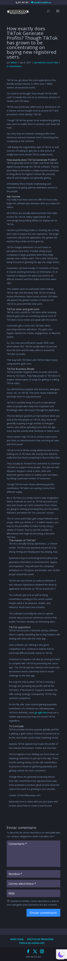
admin (14, 62)
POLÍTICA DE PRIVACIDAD (40, 939)
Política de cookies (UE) (31, 942)
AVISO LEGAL (17, 939)
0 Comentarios (14, 66)
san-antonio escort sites (46, 62)
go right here (41, 712)
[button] (60, 954)
